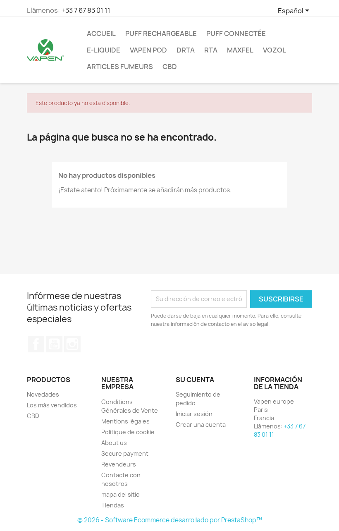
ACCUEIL (101, 33)
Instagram (72, 344)
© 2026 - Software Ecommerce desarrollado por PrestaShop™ (169, 520)
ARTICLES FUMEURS (120, 66)
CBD (169, 66)
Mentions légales (125, 421)
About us (114, 443)
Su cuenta (195, 379)
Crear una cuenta (201, 424)
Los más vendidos (52, 405)
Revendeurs (118, 464)
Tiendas (112, 505)
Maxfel (240, 50)
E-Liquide (103, 50)
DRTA (186, 50)
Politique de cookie (128, 432)
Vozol (274, 50)
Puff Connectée (236, 33)
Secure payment (124, 453)
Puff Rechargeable (161, 33)
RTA (210, 50)
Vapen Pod (148, 50)
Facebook (36, 344)
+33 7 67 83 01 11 (85, 10)
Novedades (43, 394)
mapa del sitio (120, 494)
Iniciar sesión (194, 414)
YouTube (54, 344)
